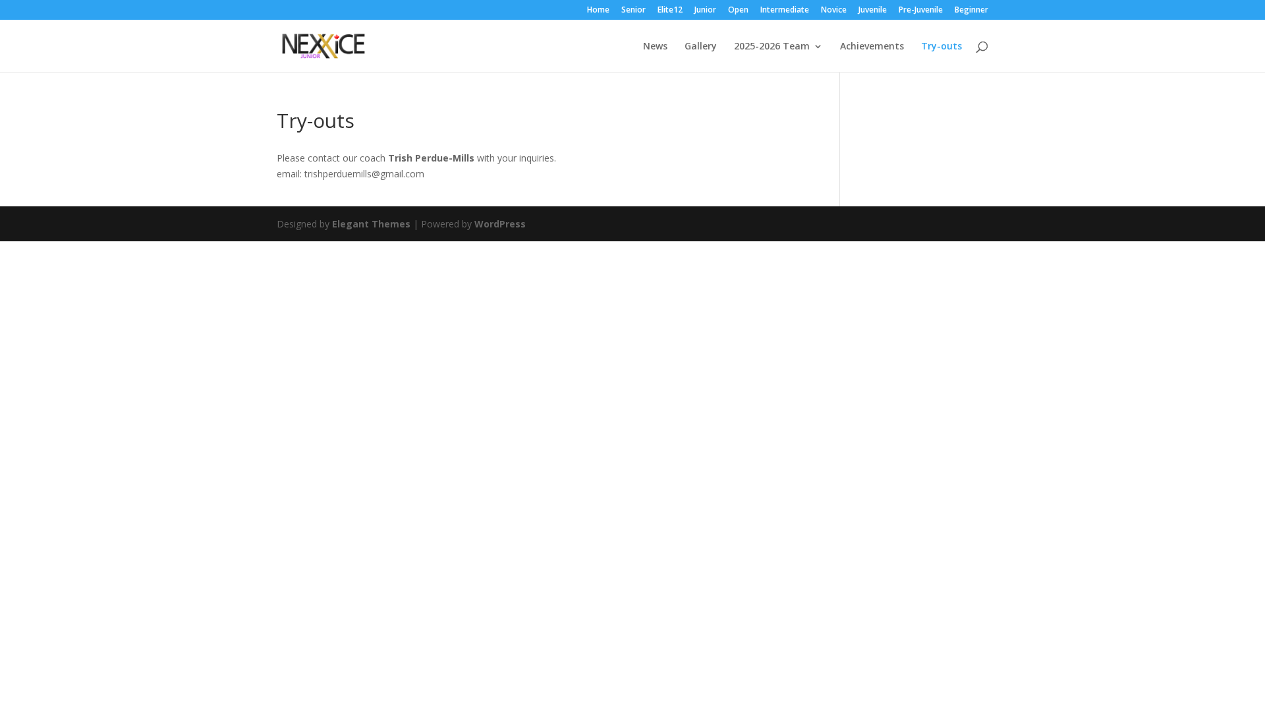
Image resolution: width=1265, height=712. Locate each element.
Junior (705, 10)
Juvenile (872, 10)
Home (598, 10)
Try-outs (941, 47)
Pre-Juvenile (921, 10)
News (655, 47)
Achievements (872, 47)
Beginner (971, 10)
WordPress (500, 224)
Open (738, 10)
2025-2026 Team (772, 47)
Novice (834, 10)
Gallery (701, 47)
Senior (633, 10)
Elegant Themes (371, 224)
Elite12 (670, 10)
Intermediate (784, 10)
